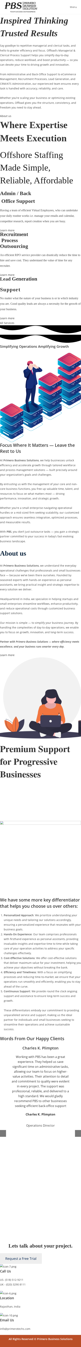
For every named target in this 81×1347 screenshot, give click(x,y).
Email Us (7, 1320)
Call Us (5, 1271)
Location (7, 1298)
